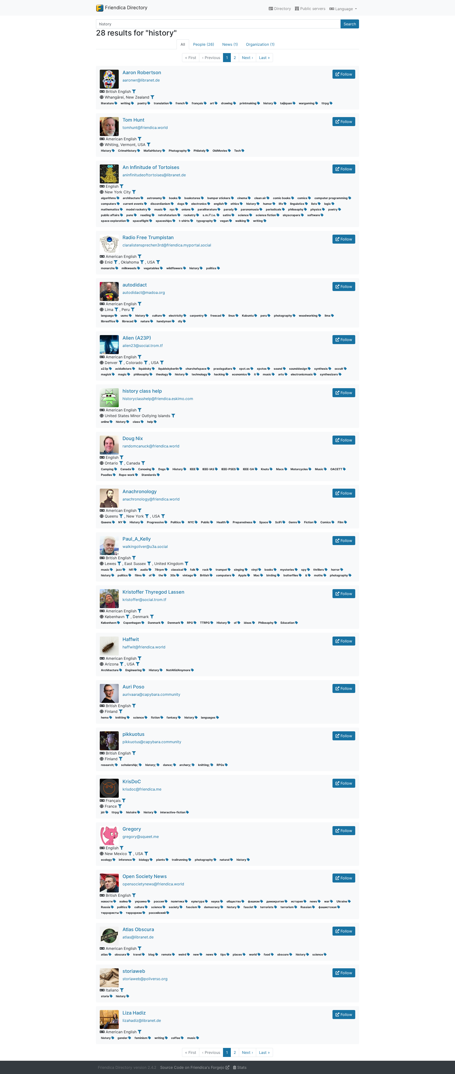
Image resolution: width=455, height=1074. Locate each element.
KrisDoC (132, 781)
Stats (241, 1067)
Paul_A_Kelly (137, 539)
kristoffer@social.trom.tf (144, 599)
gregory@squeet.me (141, 836)
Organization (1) (260, 44)
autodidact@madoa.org (144, 292)
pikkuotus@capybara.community (152, 741)
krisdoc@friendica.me (142, 789)
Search (350, 24)
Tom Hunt (133, 120)
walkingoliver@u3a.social (145, 546)
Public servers (312, 8)
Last (264, 57)
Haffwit (131, 639)
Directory (282, 8)
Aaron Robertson (142, 72)
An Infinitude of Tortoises (151, 167)
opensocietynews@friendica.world (153, 884)
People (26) (203, 44)
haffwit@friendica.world (144, 647)
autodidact (135, 285)
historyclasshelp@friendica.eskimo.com (158, 398)
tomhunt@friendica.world (145, 127)
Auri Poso (133, 687)
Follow (345, 74)
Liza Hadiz (134, 1013)
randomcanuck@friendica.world (151, 446)
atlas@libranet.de (138, 937)
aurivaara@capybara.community (151, 694)
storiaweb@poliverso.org (145, 978)
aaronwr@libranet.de (141, 80)
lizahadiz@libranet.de (142, 1020)
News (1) (230, 44)
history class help (142, 391)
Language (344, 8)
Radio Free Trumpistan (148, 237)
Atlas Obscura (138, 929)
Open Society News (145, 876)
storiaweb (134, 971)
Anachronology (140, 491)
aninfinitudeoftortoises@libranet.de (154, 175)
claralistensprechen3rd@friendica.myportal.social (167, 245)
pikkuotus (134, 734)
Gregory (132, 829)
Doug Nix (133, 438)
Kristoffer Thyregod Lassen (153, 592)
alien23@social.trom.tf (143, 345)
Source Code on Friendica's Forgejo (193, 1067)
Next (247, 57)
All (183, 44)
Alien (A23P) (137, 338)
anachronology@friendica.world (151, 499)
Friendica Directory (125, 7)
